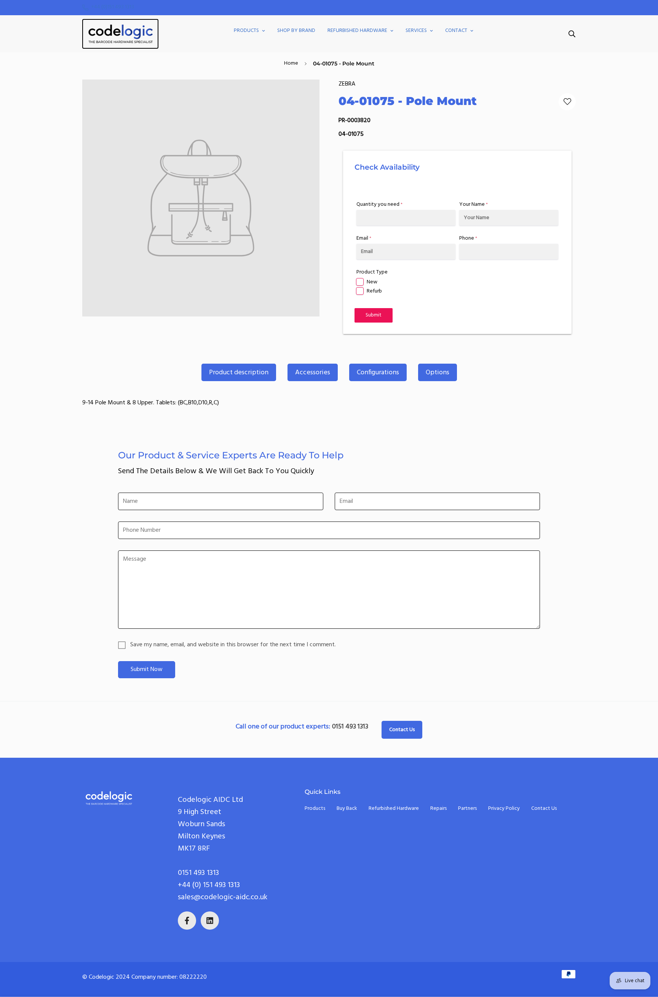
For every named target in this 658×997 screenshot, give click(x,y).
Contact (456, 30)
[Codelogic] (120, 33)
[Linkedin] (210, 920)
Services (416, 30)
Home (291, 63)
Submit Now (147, 669)
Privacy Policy (504, 808)
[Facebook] (187, 920)
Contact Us (402, 729)
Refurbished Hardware (357, 30)
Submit (374, 315)
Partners (467, 808)
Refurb (374, 291)
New (372, 282)
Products (246, 30)
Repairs (438, 808)
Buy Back (347, 808)
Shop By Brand (296, 30)
